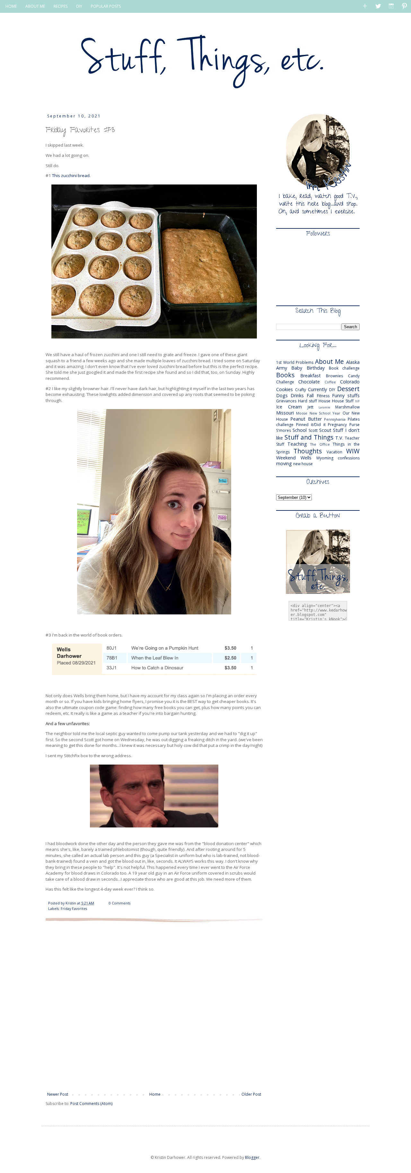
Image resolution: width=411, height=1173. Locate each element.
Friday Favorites (74, 908)
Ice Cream (289, 407)
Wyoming (324, 458)
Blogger (252, 1157)
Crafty (300, 389)
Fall (310, 395)
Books (285, 375)
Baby (296, 368)
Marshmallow (347, 407)
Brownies (334, 376)
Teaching (297, 444)
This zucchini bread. (71, 175)
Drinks (297, 395)
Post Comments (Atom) (91, 1103)
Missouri (285, 413)
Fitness (323, 395)
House (324, 401)
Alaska (353, 362)
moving (284, 463)
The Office (320, 444)
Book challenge (344, 368)
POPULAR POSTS (106, 6)
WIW (353, 451)
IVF (357, 401)
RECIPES (60, 6)
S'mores (283, 430)
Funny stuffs (346, 395)
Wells (306, 458)
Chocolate (309, 382)
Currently (317, 389)
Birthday (316, 368)
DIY (79, 6)
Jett (310, 407)
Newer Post (57, 1094)
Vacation (334, 452)
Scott (313, 430)
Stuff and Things (308, 437)
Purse (354, 424)
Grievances (286, 401)
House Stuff (343, 401)
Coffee (330, 382)
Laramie (324, 407)
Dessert (348, 388)
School (300, 430)
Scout (325, 430)
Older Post (251, 1094)
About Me (329, 361)
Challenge (285, 382)
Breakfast (310, 375)
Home (155, 1094)
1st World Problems (294, 362)
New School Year (325, 413)
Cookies (284, 389)
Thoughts (307, 451)
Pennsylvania (334, 419)
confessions (349, 458)
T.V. (339, 438)
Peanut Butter (306, 419)
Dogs (282, 395)
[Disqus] (154, 1006)
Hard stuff (307, 401)
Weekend (286, 458)
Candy (354, 376)
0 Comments (119, 903)
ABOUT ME (35, 6)
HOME (11, 6)
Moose (301, 413)
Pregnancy (337, 424)
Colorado (350, 382)
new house (303, 464)
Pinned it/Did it (311, 424)
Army (281, 368)
